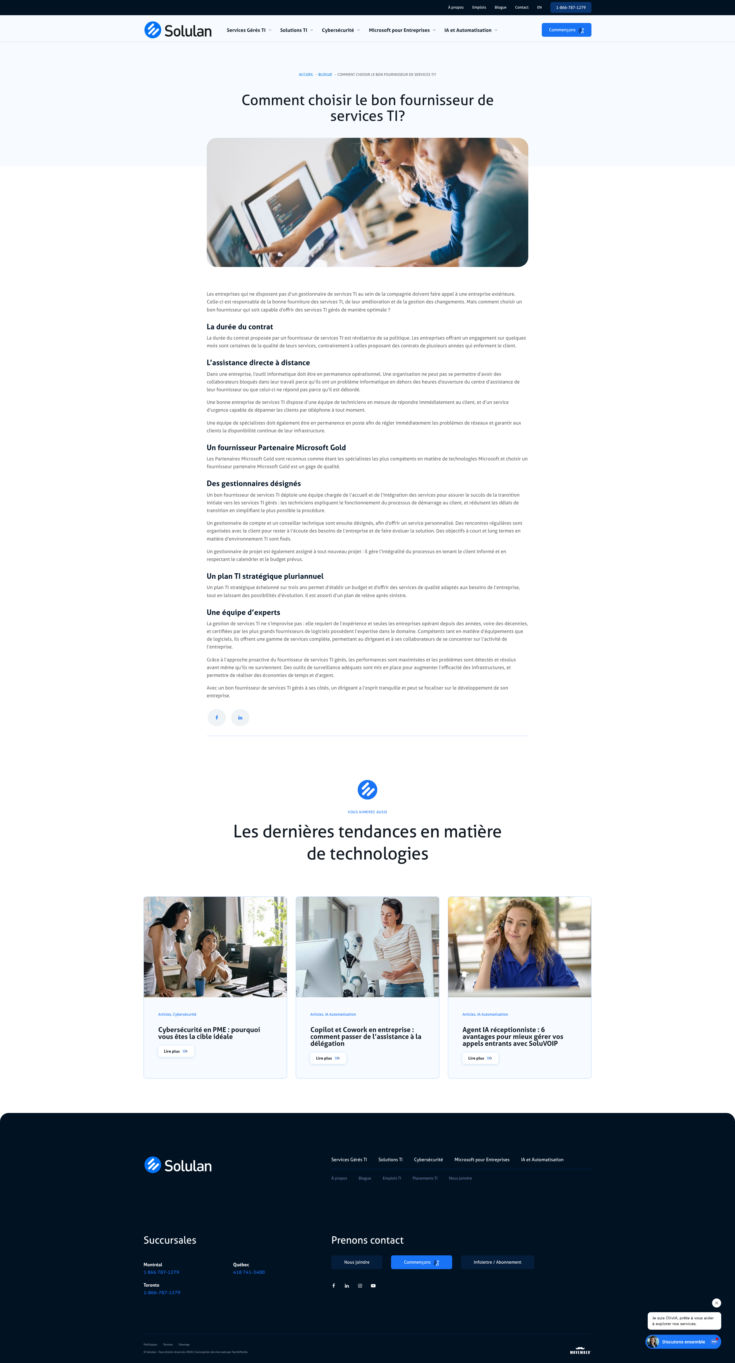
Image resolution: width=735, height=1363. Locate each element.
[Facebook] (217, 718)
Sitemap (184, 1344)
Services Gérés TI (246, 30)
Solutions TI (293, 30)
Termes (168, 1344)
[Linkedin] (240, 718)
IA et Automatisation (468, 30)
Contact (522, 7)
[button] (566, 30)
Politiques (150, 1344)
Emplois (479, 7)
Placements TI (425, 1178)
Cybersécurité (338, 30)
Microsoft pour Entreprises (399, 30)
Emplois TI (392, 1178)
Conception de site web (211, 1352)
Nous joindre (460, 1178)
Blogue (500, 7)
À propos (456, 7)
